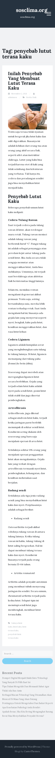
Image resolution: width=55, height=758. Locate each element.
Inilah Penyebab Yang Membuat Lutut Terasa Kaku (25, 81)
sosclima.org (31, 10)
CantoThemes (32, 751)
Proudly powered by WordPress (22, 746)
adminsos (12, 97)
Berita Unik (31, 97)
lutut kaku (17, 627)
